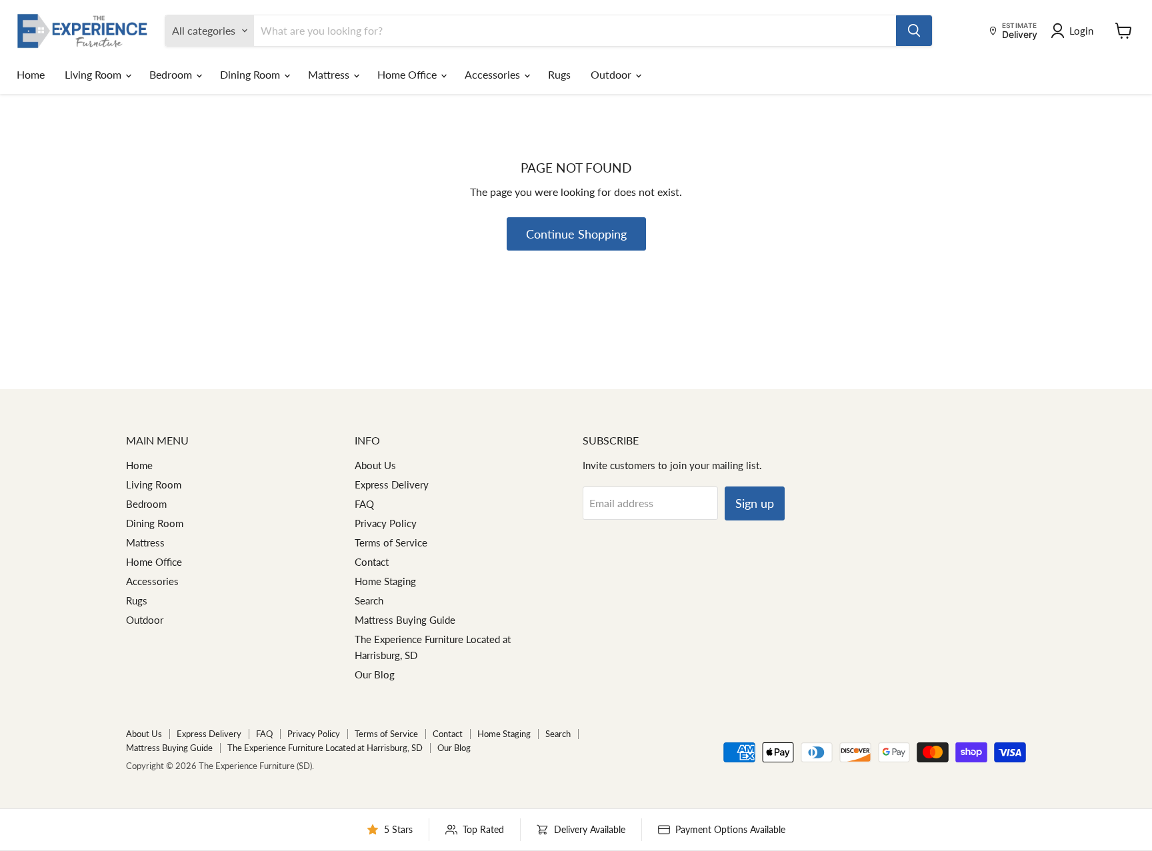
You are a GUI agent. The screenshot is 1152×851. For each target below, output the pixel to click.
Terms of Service (391, 542)
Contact (372, 562)
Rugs (559, 74)
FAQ (364, 504)
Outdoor (612, 74)
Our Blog (375, 674)
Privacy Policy (386, 523)
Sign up (754, 503)
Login (1081, 31)
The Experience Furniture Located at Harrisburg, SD (325, 747)
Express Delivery (392, 484)
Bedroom (172, 74)
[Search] (914, 30)
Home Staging (385, 581)
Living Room (94, 74)
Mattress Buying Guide (405, 620)
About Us (375, 465)
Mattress (330, 74)
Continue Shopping (576, 234)
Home (31, 74)
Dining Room (251, 74)
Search (369, 600)
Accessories (494, 74)
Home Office (408, 74)
